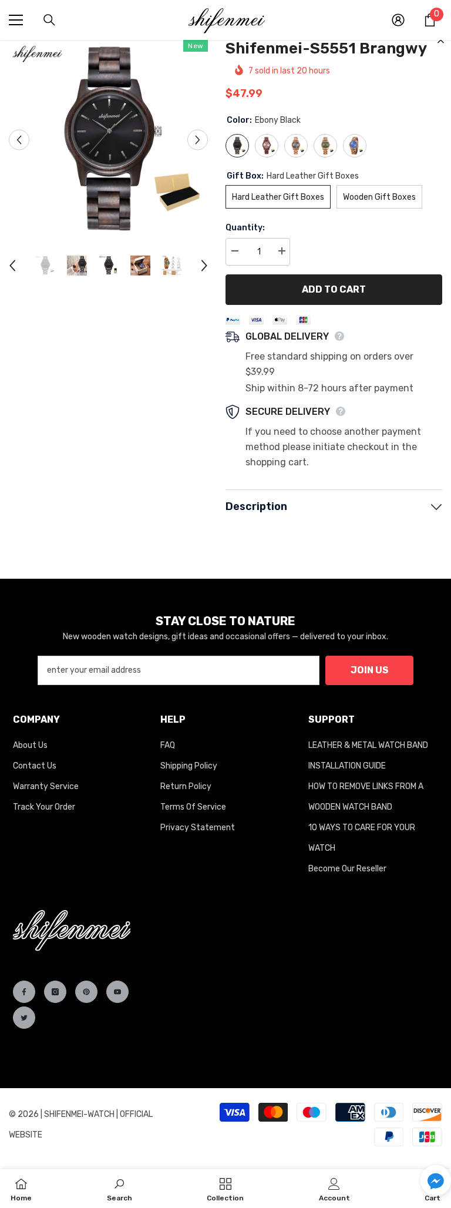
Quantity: (245, 228)
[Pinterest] (86, 992)
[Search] (49, 20)
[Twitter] (24, 1017)
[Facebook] (24, 992)
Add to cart (334, 289)
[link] (119, 1189)
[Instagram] (55, 992)
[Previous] (19, 139)
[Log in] (398, 20)
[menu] (16, 20)
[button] (435, 1180)
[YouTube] (117, 992)
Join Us (370, 670)
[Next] (197, 139)
